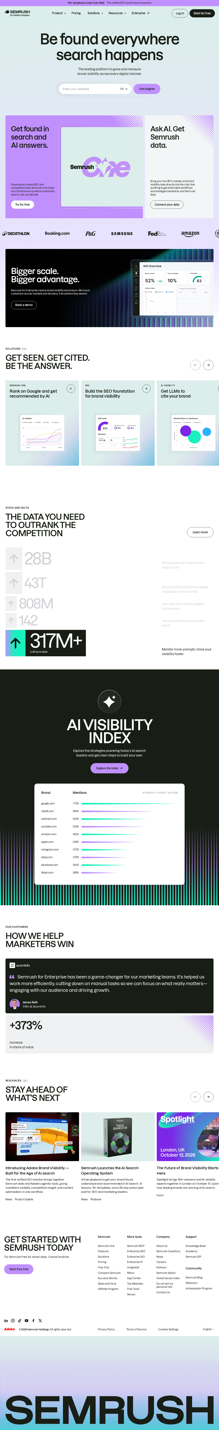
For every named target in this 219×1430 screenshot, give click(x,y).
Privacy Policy (106, 1329)
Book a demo (24, 304)
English (207, 1329)
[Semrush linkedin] (6, 1320)
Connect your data (167, 204)
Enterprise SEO (136, 1251)
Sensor (131, 1294)
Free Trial (103, 1267)
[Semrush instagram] (12, 1320)
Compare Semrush (109, 1273)
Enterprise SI (135, 1262)
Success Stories (107, 1278)
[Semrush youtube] (26, 1320)
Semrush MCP (135, 1246)
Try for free (22, 204)
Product (57, 13)
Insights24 (133, 1267)
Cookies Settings (168, 1329)
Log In (180, 13)
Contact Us (163, 1292)
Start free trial (18, 1269)
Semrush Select (166, 1273)
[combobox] (91, 89)
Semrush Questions (168, 1251)
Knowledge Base (196, 1246)
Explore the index (107, 768)
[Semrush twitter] (40, 1320)
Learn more (200, 532)
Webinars (191, 1283)
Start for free (202, 13)
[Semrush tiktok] (19, 1320)
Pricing (76, 13)
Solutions (94, 13)
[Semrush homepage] (17, 13)
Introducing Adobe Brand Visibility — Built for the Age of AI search (37, 1170)
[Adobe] (9, 1329)
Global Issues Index (168, 1278)
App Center (134, 1278)
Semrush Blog (194, 1277)
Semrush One (106, 1246)
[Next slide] (208, 365)
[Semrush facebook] (33, 1320)
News (159, 1256)
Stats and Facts (107, 1283)
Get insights (147, 88)
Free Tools (133, 1289)
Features (103, 1251)
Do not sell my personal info (164, 1285)
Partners (161, 1267)
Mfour (130, 1273)
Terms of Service (136, 1329)
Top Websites (135, 1283)
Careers (161, 1262)
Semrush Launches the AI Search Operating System (109, 1170)
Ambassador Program (199, 1288)
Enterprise (138, 13)
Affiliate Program (108, 1289)
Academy (191, 1251)
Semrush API (193, 1256)
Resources (116, 13)
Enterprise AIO (136, 1256)
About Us (162, 1246)
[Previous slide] (195, 365)
